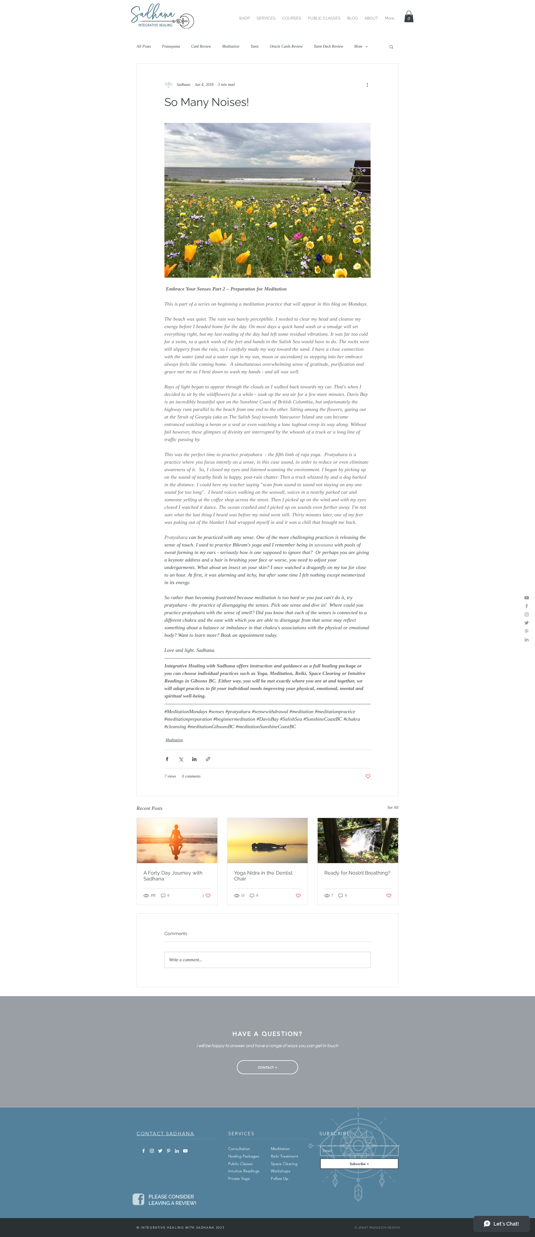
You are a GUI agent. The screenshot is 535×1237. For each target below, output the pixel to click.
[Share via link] (208, 759)
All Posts (144, 46)
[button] (244, 15)
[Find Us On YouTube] (526, 598)
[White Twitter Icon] (160, 1151)
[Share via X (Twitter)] (180, 759)
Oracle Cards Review (286, 46)
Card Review (201, 46)
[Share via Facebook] (167, 759)
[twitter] (526, 623)
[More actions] (367, 84)
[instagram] (526, 614)
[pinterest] (526, 631)
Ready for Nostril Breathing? (357, 873)
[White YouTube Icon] (185, 1151)
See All (392, 807)
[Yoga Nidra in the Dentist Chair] (267, 840)
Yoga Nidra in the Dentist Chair (263, 876)
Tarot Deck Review (328, 46)
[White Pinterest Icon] (168, 1151)
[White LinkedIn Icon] (177, 1151)
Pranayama (171, 46)
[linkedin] (526, 639)
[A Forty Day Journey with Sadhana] (177, 840)
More (358, 46)
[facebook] (526, 606)
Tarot (255, 46)
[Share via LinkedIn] (194, 759)
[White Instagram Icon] (152, 1151)
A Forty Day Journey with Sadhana (173, 876)
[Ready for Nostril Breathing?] (358, 840)
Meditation (230, 46)
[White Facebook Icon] (143, 1151)
